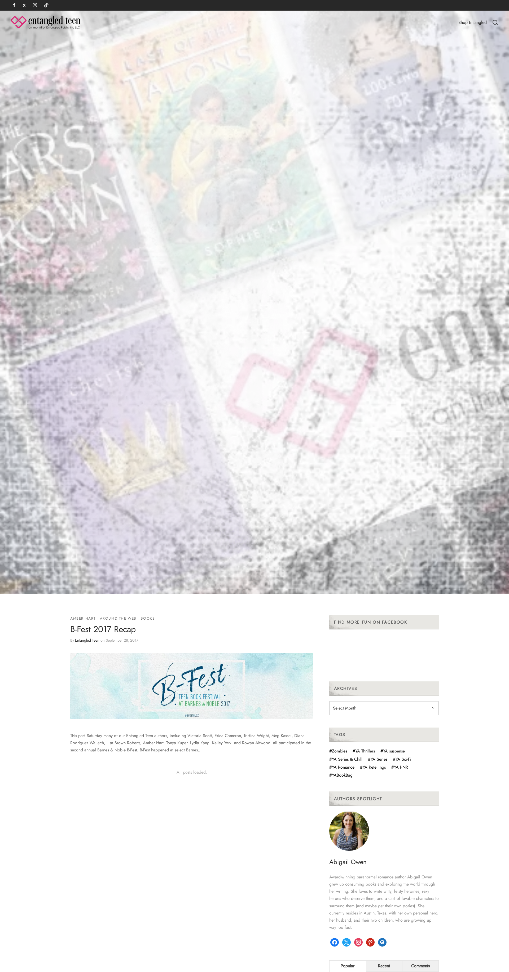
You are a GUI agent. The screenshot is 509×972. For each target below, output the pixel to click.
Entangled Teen (87, 640)
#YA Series (377, 759)
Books (148, 618)
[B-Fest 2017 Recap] (191, 686)
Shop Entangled (472, 22)
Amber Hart (83, 618)
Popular (347, 966)
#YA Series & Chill (345, 759)
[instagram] (35, 5)
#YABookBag (341, 775)
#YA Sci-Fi (402, 759)
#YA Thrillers (364, 751)
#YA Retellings (373, 767)
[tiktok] (46, 5)
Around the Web (118, 618)
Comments (420, 966)
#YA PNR (399, 767)
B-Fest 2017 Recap (103, 629)
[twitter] (24, 5)
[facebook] (14, 5)
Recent (384, 966)
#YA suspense (392, 751)
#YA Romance (341, 767)
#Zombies (338, 751)
